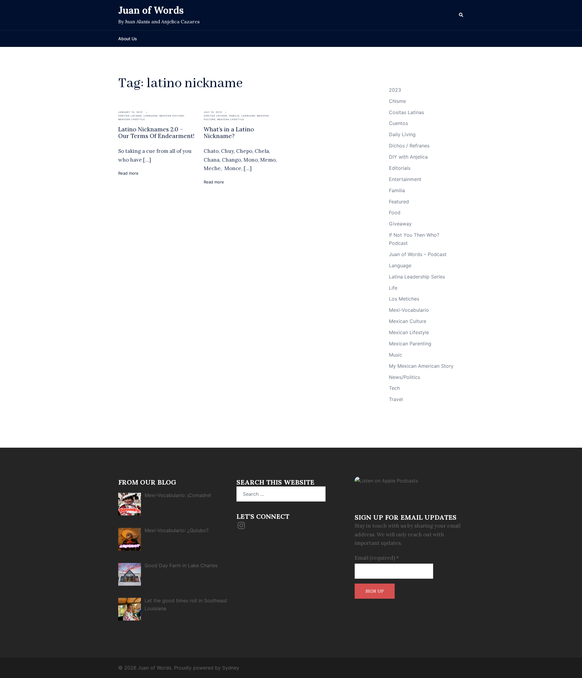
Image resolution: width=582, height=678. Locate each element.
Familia (234, 115)
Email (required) (377, 558)
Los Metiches (404, 299)
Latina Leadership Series (417, 277)
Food (394, 212)
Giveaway (400, 224)
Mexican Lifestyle (131, 119)
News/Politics (404, 377)
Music (395, 355)
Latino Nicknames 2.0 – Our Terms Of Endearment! (156, 133)
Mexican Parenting (410, 344)
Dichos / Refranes (409, 146)
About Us (127, 38)
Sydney (230, 668)
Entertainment (405, 179)
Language (151, 115)
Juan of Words (151, 10)
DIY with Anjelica (408, 157)
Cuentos (398, 123)
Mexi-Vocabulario (409, 310)
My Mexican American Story (421, 366)
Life (393, 288)
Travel (396, 399)
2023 (395, 90)
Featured (399, 202)
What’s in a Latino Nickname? (229, 133)
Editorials (399, 168)
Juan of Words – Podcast (418, 254)
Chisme (397, 101)
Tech (394, 388)
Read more (128, 173)
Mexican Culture (171, 115)
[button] (461, 15)
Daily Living (402, 134)
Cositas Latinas (130, 115)
